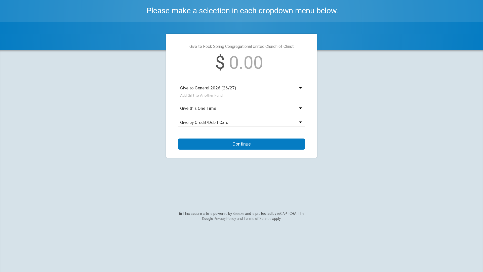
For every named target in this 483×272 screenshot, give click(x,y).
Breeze (238, 214)
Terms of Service (257, 219)
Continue (241, 144)
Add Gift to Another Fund (201, 95)
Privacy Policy (225, 219)
